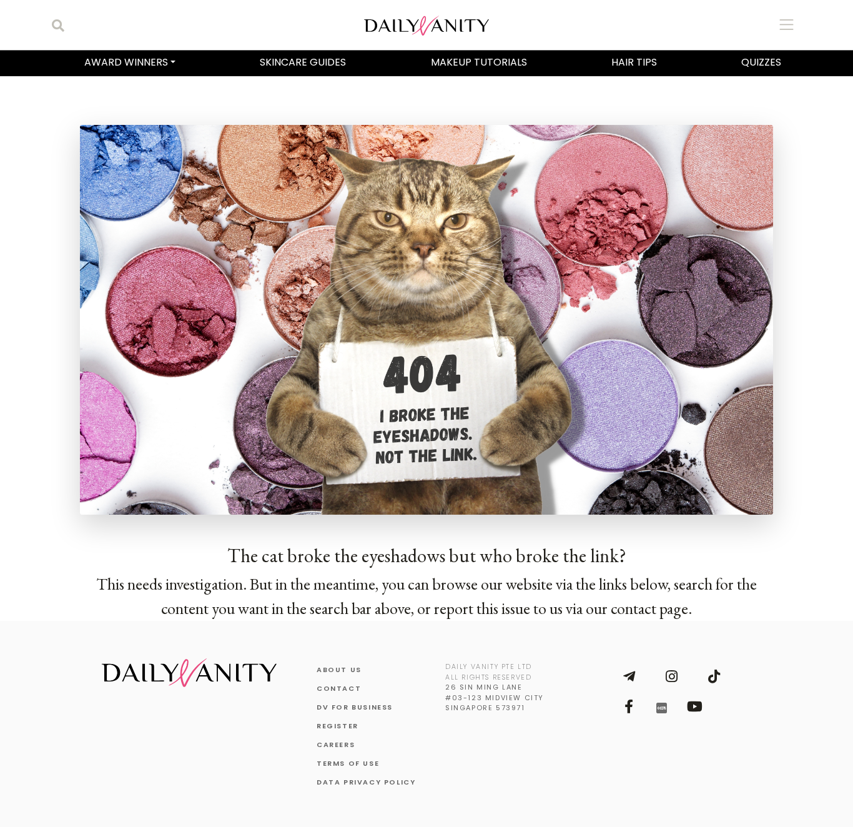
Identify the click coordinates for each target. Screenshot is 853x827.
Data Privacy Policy (366, 782)
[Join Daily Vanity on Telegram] (629, 676)
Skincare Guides (303, 62)
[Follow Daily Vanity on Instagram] (671, 676)
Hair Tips (634, 62)
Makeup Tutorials (479, 62)
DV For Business (355, 707)
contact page (649, 608)
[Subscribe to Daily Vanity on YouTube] (694, 706)
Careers (336, 745)
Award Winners (126, 62)
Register (337, 726)
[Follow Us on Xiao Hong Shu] (661, 707)
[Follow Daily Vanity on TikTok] (714, 676)
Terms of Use (348, 763)
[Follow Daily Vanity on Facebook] (629, 706)
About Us (339, 670)
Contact (339, 688)
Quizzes (761, 62)
